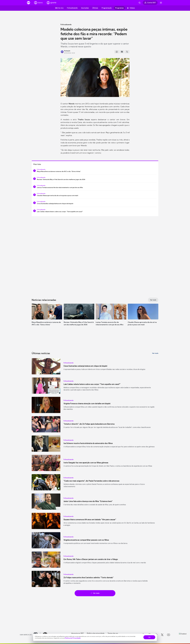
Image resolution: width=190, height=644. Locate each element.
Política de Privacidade (73, 638)
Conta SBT (151, 3)
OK (149, 637)
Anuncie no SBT (77, 633)
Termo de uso (113, 633)
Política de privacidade (95, 633)
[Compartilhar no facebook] (122, 51)
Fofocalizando (66, 24)
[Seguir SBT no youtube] (168, 634)
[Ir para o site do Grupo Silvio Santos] (30, 634)
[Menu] (161, 2)
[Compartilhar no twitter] (127, 51)
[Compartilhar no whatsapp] (116, 51)
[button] (47, 317)
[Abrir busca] (140, 3)
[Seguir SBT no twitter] (162, 634)
